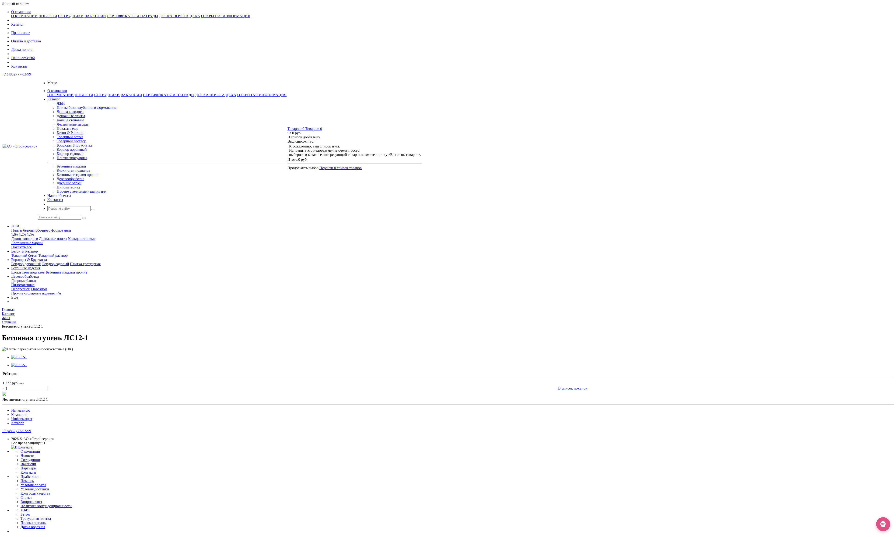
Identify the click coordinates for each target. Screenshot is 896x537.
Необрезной (20, 289)
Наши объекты (23, 58)
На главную (20, 410)
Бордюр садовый (70, 154)
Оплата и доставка (26, 41)
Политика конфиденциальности (46, 506)
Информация (21, 419)
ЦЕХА (194, 16)
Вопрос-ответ (31, 502)
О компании (21, 12)
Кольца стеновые (70, 120)
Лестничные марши (72, 124)
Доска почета (21, 49)
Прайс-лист (20, 33)
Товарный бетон (70, 137)
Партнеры (29, 468)
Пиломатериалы (33, 523)
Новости (27, 456)
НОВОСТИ (47, 16)
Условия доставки (35, 489)
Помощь (27, 481)
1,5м (30, 234)
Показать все (21, 247)
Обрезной (39, 289)
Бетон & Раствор (70, 133)
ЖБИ (61, 103)
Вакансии (28, 464)
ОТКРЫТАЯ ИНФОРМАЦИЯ (225, 16)
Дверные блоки (69, 183)
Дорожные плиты (71, 116)
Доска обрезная (33, 527)
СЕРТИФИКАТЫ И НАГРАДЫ (132, 16)
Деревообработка (70, 179)
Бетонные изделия (71, 166)
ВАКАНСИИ (95, 16)
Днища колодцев (70, 112)
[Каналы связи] (883, 524)
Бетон (25, 514)
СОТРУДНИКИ (71, 16)
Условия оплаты (33, 485)
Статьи (26, 497)
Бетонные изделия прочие (77, 175)
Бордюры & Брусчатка (74, 145)
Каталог (17, 24)
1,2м (22, 234)
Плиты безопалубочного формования (86, 107)
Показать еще (67, 128)
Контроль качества (35, 493)
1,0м (14, 234)
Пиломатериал (68, 187)
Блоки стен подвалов (73, 170)
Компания (19, 415)
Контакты (19, 66)
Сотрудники (30, 460)
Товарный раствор (71, 141)
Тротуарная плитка (36, 518)
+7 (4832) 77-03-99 (16, 74)
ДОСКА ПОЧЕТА (174, 16)
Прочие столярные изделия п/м (81, 191)
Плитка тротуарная (72, 158)
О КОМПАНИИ (24, 16)
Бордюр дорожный (72, 149)
